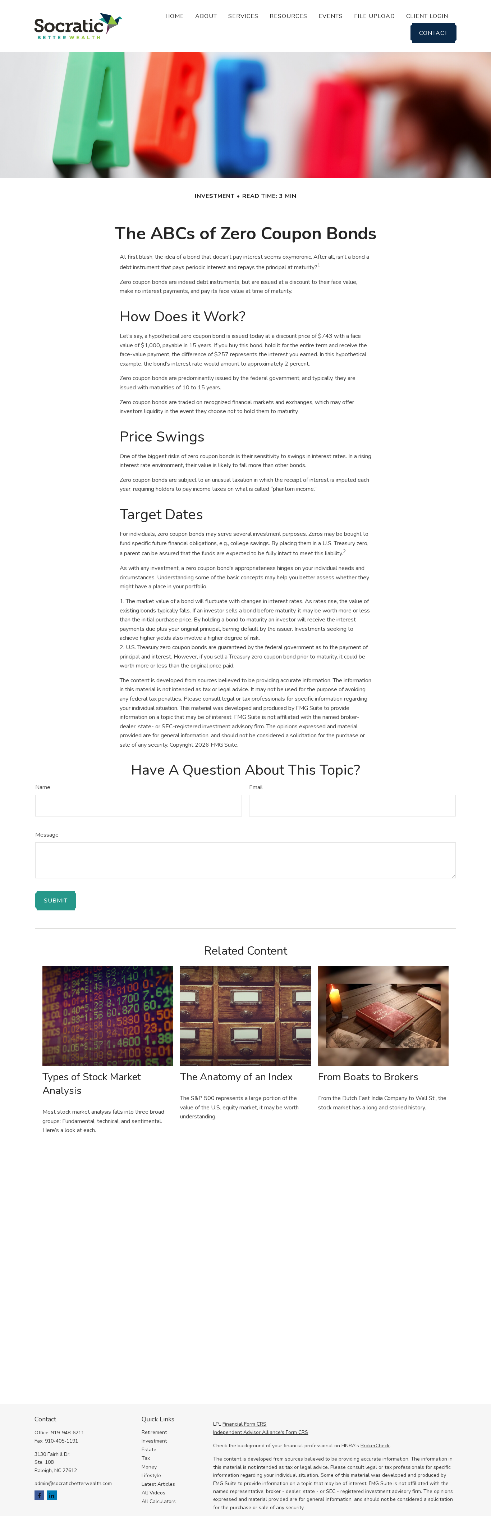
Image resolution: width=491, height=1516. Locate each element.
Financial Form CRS (244, 1424)
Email (256, 787)
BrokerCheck (375, 1445)
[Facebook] (39, 1495)
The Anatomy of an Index (236, 1077)
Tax (146, 1458)
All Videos (153, 1492)
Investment (154, 1441)
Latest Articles (158, 1484)
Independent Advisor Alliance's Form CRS (260, 1432)
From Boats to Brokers (368, 1077)
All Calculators (159, 1501)
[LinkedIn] (52, 1495)
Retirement (154, 1432)
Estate (149, 1449)
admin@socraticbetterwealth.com (73, 1483)
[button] (174, 16)
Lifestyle (151, 1475)
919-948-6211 (67, 1432)
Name (42, 787)
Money (149, 1466)
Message (47, 835)
